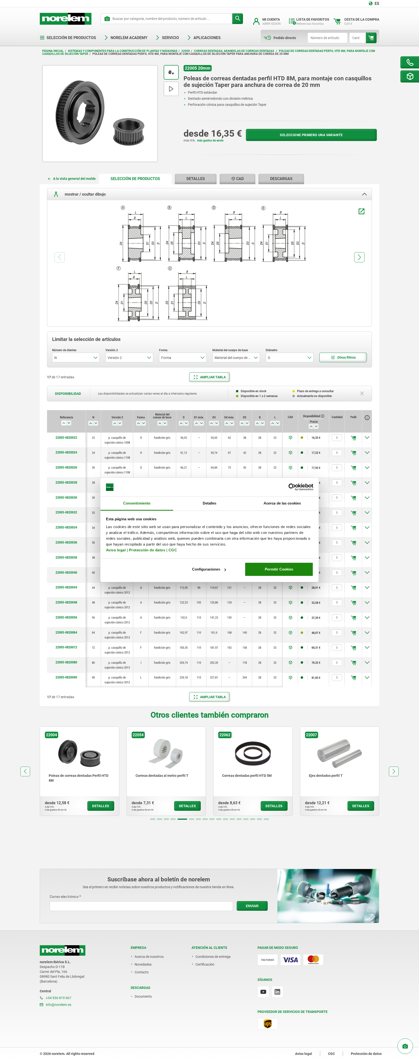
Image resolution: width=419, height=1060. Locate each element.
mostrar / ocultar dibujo (85, 194)
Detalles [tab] (210, 503)
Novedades (143, 964)
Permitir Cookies (279, 569)
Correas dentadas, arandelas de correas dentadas (234, 51)
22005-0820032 (66, 512)
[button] (152, 819)
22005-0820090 (66, 677)
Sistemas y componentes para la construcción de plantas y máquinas (122, 51)
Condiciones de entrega (213, 957)
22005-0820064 (66, 632)
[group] (79, 771)
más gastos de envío (210, 140)
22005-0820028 (66, 482)
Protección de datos (147, 550)
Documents (143, 996)
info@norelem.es (58, 1005)
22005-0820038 (66, 557)
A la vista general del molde (74, 179)
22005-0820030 (66, 497)
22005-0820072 (66, 647)
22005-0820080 (66, 662)
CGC (173, 550)
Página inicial (53, 51)
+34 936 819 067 (58, 998)
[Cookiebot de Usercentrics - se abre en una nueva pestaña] (292, 487)
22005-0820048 (66, 602)
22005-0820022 (66, 437)
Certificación (204, 964)
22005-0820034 (66, 527)
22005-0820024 (66, 452)
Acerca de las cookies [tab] (282, 503)
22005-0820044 (66, 587)
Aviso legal (116, 550)
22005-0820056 (66, 617)
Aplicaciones (207, 37)
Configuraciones (206, 569)
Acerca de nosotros (149, 957)
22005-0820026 (66, 467)
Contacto (142, 972)
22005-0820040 (66, 572)
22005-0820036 (66, 542)
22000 (185, 51)
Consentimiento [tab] (136, 503)
